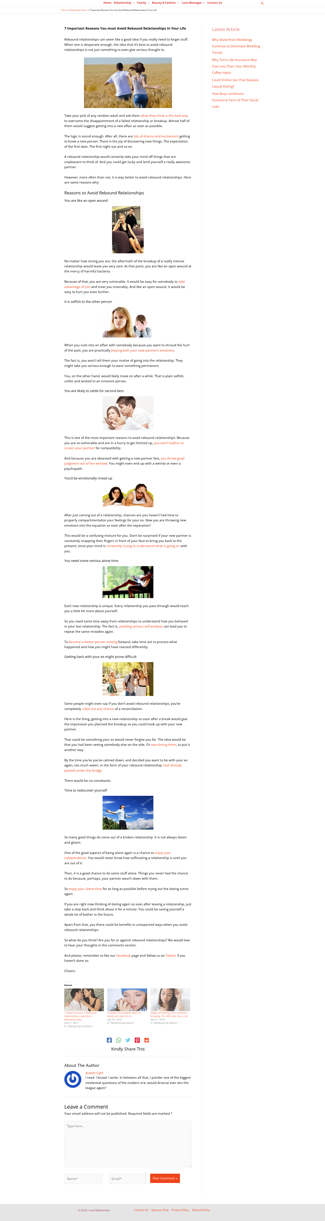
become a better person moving (92, 642)
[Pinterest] (137, 1041)
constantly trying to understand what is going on (143, 546)
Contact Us (141, 1210)
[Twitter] (128, 1041)
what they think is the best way (164, 115)
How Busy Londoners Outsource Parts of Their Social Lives (235, 100)
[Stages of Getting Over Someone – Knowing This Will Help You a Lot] (170, 999)
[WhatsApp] (118, 1041)
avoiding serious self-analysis (141, 626)
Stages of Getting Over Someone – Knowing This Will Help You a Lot (169, 1014)
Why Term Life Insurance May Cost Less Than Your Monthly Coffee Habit (234, 66)
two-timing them (163, 744)
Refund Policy (201, 1210)
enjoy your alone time (86, 889)
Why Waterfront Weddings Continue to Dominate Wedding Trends (236, 46)
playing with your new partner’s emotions (142, 350)
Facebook (123, 955)
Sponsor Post (160, 1210)
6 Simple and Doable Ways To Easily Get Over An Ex (124, 1014)
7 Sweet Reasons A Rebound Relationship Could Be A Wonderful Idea (80, 1016)
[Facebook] (109, 1041)
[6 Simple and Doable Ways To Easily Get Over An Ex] (127, 999)
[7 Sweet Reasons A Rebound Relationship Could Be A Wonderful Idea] (84, 999)
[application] (133, 2)
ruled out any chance (97, 709)
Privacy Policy (180, 1210)
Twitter (171, 955)
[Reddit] (146, 1041)
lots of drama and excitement (156, 136)
